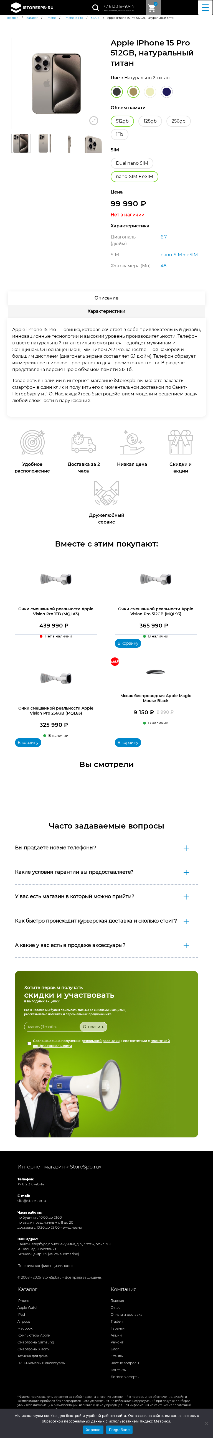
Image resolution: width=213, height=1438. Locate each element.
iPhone (23, 1301)
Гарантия (118, 1328)
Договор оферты (125, 1377)
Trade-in (118, 1321)
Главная (117, 1301)
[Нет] (206, 1423)
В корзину (128, 643)
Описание (106, 298)
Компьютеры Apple (33, 1335)
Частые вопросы (125, 1363)
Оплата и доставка (126, 1314)
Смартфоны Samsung (35, 1342)
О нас (115, 1307)
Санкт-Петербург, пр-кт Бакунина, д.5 (118, 10)
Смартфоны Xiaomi (33, 1349)
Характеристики (106, 311)
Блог (115, 1349)
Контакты (118, 1370)
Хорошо (93, 1429)
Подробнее (119, 1429)
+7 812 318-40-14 (118, 6)
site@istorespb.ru (31, 1201)
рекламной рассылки (101, 1041)
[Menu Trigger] (205, 7)
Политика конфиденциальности (45, 1266)
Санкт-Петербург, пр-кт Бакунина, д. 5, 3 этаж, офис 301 (64, 1244)
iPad (21, 1314)
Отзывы (117, 1356)
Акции (116, 1335)
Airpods (23, 1321)
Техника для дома (32, 1356)
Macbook (24, 1328)
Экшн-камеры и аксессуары (41, 1363)
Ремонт (117, 1342)
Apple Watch (28, 1307)
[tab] (106, 298)
